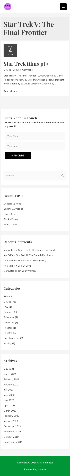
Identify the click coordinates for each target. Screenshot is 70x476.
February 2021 (11, 379)
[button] (18, 155)
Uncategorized (11, 338)
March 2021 (10, 374)
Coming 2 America (13, 208)
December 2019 (12, 426)
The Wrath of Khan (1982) (32, 260)
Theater (8, 327)
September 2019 (13, 441)
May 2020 (9, 400)
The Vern (9, 260)
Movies (7, 69)
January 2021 (11, 384)
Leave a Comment (22, 69)
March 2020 (10, 410)
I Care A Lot (10, 213)
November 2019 (12, 431)
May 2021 (9, 368)
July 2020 (8, 389)
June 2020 (9, 394)
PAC (6, 306)
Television (9, 322)
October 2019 (11, 436)
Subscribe (9, 317)
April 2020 (9, 405)
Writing (7, 343)
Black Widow (11, 219)
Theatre (8, 332)
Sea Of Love (10, 224)
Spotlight (8, 311)
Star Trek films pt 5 (26, 63)
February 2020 (11, 415)
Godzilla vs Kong (12, 203)
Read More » (10, 91)
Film (6, 296)
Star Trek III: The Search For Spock (37, 249)
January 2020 (11, 421)
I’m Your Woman (27, 270)
